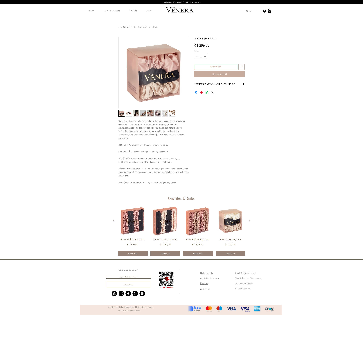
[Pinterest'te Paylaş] (201, 92)
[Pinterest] (135, 293)
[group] (181, 231)
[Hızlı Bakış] (133, 221)
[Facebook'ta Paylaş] (196, 92)
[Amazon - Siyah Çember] (114, 293)
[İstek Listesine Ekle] (241, 67)
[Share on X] (212, 92)
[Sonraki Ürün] (249, 221)
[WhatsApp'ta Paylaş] (207, 92)
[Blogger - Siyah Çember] (142, 293)
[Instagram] (121, 293)
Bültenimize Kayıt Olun (128, 270)
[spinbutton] (201, 56)
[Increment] (205, 56)
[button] (91, 10)
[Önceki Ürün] (113, 221)
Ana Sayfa (123, 27)
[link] (269, 11)
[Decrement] (196, 56)
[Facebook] (128, 293)
